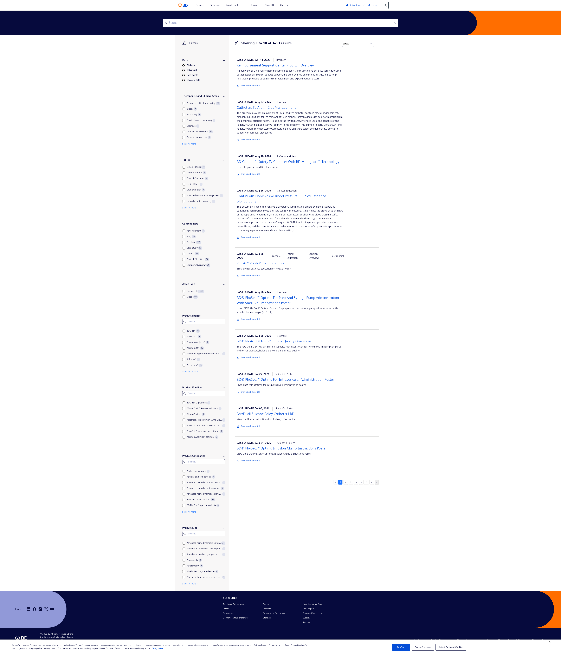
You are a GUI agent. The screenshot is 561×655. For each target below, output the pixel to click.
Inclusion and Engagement (274, 613)
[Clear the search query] (394, 22)
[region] (280, 647)
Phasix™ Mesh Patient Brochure (260, 263)
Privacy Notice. (158, 648)
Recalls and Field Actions (233, 604)
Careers (226, 609)
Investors (267, 609)
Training (306, 622)
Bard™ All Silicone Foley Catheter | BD (266, 414)
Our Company (309, 609)
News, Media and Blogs (312, 604)
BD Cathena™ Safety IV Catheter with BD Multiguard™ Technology (288, 162)
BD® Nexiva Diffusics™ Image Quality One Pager (274, 341)
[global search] (385, 5)
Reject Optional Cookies (451, 647)
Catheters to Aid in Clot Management (266, 108)
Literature (267, 618)
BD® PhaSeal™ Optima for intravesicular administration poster (285, 380)
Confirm (401, 647)
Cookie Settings (423, 647)
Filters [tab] (193, 43)
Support (306, 618)
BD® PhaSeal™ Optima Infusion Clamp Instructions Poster (282, 448)
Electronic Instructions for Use (235, 618)
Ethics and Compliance (312, 613)
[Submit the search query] (166, 22)
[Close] (550, 641)
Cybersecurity (228, 613)
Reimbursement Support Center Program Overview (276, 65)
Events (266, 604)
